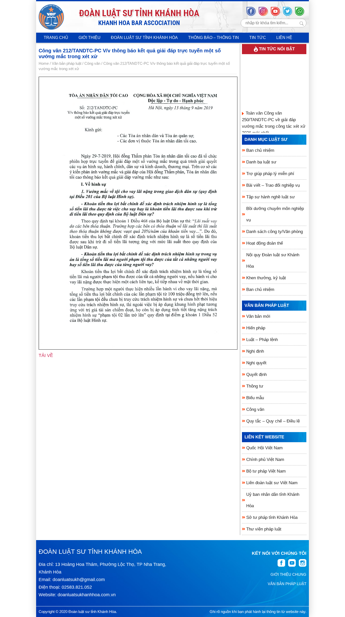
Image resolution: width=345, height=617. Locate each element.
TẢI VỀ (46, 355)
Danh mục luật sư (265, 139)
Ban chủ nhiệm (260, 150)
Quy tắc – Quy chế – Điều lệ (273, 421)
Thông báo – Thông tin (213, 37)
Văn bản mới (258, 316)
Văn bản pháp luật (266, 305)
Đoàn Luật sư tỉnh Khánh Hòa (144, 37)
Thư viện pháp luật (263, 529)
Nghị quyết (256, 362)
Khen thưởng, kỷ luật (266, 277)
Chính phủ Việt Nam (265, 459)
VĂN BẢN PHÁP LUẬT (287, 584)
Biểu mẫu (255, 397)
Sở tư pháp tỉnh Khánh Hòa (272, 517)
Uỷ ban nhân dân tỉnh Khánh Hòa (272, 500)
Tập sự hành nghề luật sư (270, 197)
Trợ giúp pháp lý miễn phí (270, 173)
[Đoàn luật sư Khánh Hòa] (51, 17)
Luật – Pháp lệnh (262, 339)
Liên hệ (284, 37)
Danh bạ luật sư (261, 162)
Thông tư (254, 386)
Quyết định (256, 374)
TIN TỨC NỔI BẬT (277, 49)
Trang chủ (56, 37)
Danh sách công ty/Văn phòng (274, 231)
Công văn (255, 409)
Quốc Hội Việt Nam (264, 447)
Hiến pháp (255, 328)
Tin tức (257, 37)
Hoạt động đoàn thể (264, 243)
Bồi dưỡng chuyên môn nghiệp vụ (275, 214)
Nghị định (255, 351)
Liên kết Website (264, 437)
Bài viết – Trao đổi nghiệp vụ (273, 185)
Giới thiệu (90, 37)
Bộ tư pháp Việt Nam (266, 471)
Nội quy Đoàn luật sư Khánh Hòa (272, 260)
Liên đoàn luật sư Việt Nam (272, 482)
